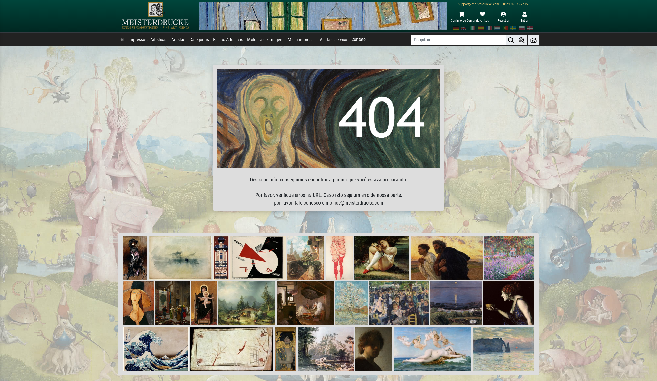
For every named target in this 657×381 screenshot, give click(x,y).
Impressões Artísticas (147, 39)
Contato (358, 39)
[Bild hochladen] (533, 40)
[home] (122, 39)
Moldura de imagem (265, 39)
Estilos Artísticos (228, 39)
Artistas (178, 39)
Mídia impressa (302, 39)
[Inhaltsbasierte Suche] (521, 40)
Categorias (199, 39)
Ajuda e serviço (333, 39)
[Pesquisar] (511, 40)
